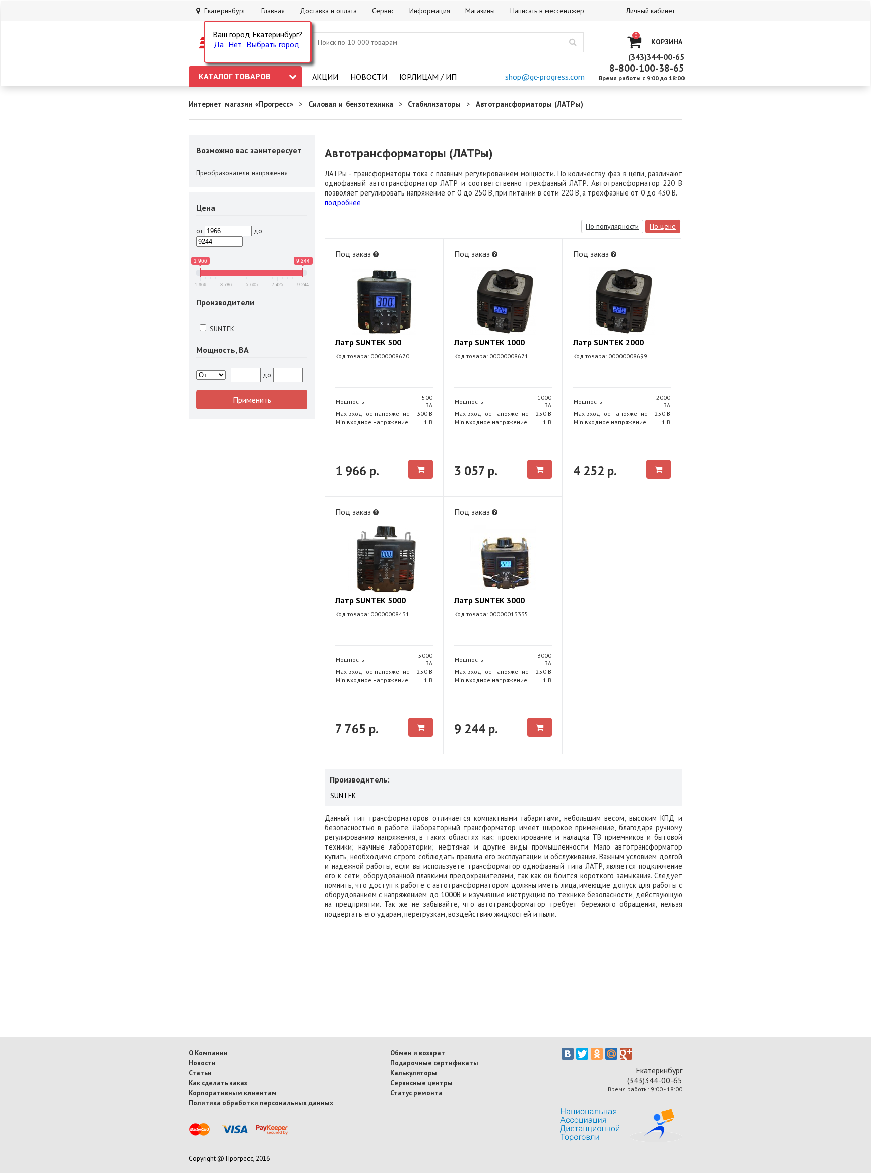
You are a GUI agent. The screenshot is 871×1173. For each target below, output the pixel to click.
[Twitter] (582, 1054)
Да (219, 44)
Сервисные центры (421, 1082)
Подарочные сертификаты (434, 1062)
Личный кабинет (650, 10)
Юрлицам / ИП (428, 77)
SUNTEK (221, 328)
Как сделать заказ (218, 1082)
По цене (663, 226)
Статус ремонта (416, 1092)
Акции (325, 77)
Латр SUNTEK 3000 (489, 600)
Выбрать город (272, 44)
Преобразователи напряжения (242, 172)
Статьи (200, 1072)
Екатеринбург (223, 10)
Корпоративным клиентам (233, 1092)
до (258, 230)
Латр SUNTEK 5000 (370, 600)
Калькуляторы (413, 1072)
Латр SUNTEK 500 (368, 342)
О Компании (208, 1052)
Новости (368, 77)
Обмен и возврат (417, 1052)
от (199, 230)
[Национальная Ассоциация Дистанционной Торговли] (621, 1139)
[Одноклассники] (597, 1054)
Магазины (480, 10)
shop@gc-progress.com (545, 77)
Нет (235, 44)
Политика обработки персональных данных (261, 1102)
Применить (252, 400)
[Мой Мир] (611, 1054)
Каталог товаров (235, 76)
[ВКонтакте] (568, 1054)
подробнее (343, 202)
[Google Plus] (626, 1054)
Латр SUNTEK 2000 (608, 342)
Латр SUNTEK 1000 (489, 342)
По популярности (612, 226)
